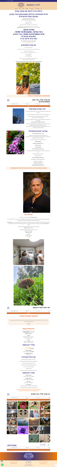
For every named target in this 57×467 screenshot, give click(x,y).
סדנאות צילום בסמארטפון (43, 462)
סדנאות (32, 8)
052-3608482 (43, 445)
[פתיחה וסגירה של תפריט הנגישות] (2, 461)
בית (41, 8)
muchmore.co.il (14, 463)
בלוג (20, 8)
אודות (23, 8)
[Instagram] (9, 0)
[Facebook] (12, 0)
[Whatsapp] (7, 0)
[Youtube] (11, 0)
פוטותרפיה (37, 8)
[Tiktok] (8, 0)
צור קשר (16, 8)
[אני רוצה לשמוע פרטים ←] (28, 42)
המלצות (27, 8)
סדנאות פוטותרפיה (43, 463)
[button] (29, 325)
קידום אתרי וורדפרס (13, 462)
